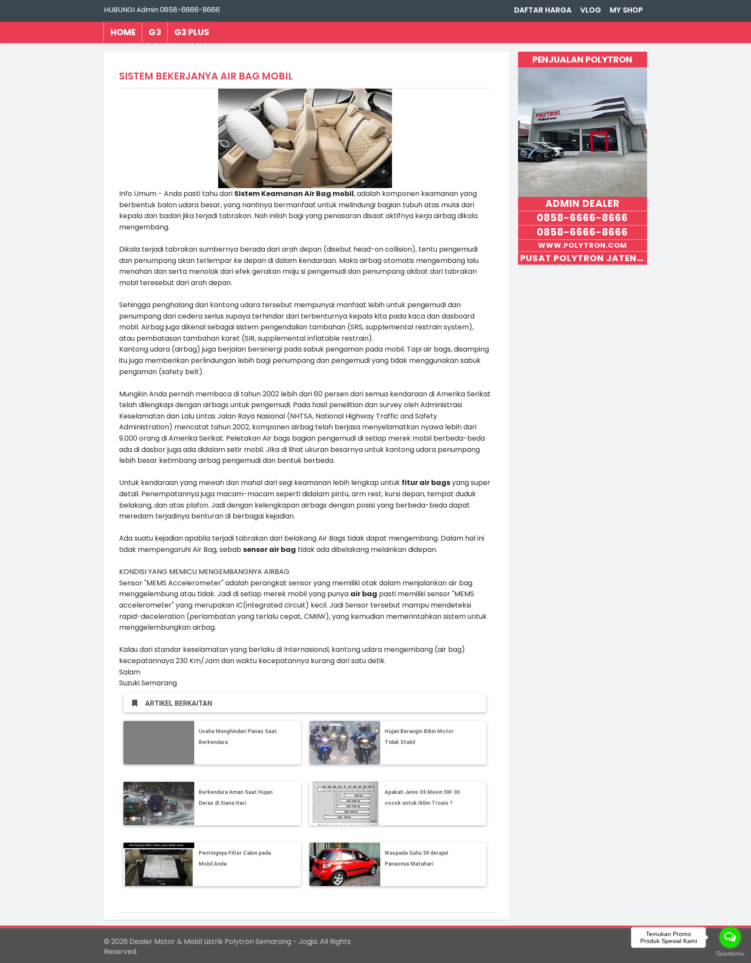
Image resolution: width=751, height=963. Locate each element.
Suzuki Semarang (148, 683)
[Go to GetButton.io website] (730, 954)
